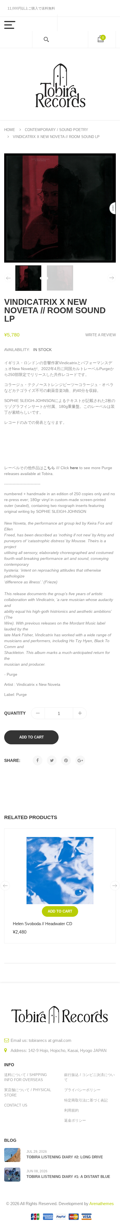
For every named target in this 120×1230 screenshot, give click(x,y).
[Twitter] (52, 760)
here (74, 468)
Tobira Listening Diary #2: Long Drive (65, 1157)
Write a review (100, 335)
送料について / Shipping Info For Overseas (25, 1077)
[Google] (80, 760)
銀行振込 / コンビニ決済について (89, 1077)
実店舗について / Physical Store (27, 1092)
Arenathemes (101, 1203)
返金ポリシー (75, 1120)
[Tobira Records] (60, 84)
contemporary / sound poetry (56, 130)
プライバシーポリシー (82, 1090)
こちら (49, 468)
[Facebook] (37, 760)
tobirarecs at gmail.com (50, 1040)
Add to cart (31, 737)
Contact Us (15, 1105)
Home (9, 130)
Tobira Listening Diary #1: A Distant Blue (68, 1177)
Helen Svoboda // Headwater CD (42, 923)
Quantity (15, 713)
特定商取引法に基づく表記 (86, 1100)
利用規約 (71, 1110)
